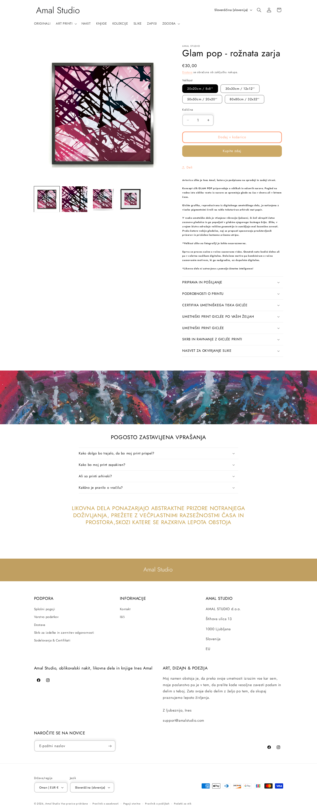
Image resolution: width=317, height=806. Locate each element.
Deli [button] (190, 167)
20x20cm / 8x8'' (200, 88)
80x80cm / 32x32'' (244, 99)
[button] (66, 23)
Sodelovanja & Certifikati (52, 640)
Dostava (187, 72)
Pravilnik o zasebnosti (106, 803)
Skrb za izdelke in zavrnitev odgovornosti (64, 632)
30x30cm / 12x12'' (240, 88)
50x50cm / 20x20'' (202, 99)
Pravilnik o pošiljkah (157, 803)
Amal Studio (52, 803)
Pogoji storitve (132, 803)
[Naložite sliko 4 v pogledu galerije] (130, 199)
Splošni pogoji (44, 608)
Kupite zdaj (232, 150)
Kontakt (125, 608)
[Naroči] (110, 746)
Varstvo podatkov (46, 616)
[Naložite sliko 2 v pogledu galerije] (75, 199)
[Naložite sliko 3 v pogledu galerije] (102, 199)
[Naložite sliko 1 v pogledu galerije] (47, 199)
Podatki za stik (182, 803)
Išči (122, 616)
